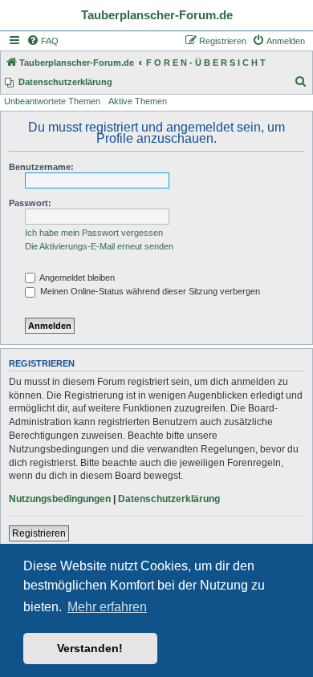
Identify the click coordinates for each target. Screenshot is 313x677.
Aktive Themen (137, 101)
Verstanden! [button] (90, 648)
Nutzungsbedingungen (60, 499)
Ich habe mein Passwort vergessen (94, 232)
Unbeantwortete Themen (52, 101)
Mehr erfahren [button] (107, 607)
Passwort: (30, 203)
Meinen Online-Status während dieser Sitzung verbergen (149, 291)
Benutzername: (41, 167)
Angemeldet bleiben (76, 277)
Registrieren (39, 533)
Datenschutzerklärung (169, 499)
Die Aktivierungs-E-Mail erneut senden (99, 246)
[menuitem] (42, 41)
